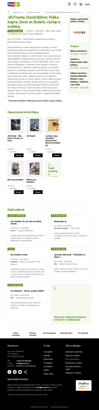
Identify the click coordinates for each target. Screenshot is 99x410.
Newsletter (48, 359)
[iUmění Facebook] (9, 372)
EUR (87, 4)
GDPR (46, 370)
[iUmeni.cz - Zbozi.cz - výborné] (84, 385)
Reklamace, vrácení (73, 363)
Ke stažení (48, 366)
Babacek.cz (64, 407)
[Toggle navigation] (69, 4)
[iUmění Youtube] (20, 372)
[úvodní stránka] (8, 12)
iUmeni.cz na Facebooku (26, 366)
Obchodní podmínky (73, 352)
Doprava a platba (72, 355)
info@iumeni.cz (43, 387)
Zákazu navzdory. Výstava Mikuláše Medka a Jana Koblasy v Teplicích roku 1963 (79, 79)
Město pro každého (31, 180)
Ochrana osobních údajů (73, 367)
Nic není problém (15, 179)
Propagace (48, 363)
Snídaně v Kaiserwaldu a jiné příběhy (78, 62)
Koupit (18, 155)
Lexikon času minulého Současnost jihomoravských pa (53, 140)
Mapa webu (48, 374)
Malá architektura (78, 51)
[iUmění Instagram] (15, 372)
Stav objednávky (72, 359)
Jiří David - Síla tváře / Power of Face (15, 138)
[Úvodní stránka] (13, 4)
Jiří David (30, 136)
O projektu (48, 352)
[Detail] (28, 229)
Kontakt (47, 355)
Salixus (45, 407)
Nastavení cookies (73, 373)
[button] (25, 372)
